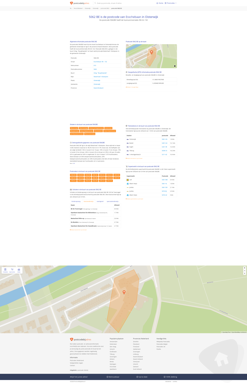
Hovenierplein (98, 131)
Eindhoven (113, 352)
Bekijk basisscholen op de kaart (79, 230)
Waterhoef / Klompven (101, 77)
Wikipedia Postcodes (163, 341)
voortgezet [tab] (100, 201)
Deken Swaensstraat (109, 131)
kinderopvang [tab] (76, 201)
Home (161, 3)
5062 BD (87, 175)
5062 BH (80, 175)
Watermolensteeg (90, 134)
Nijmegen (113, 364)
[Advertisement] (123, 30)
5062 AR (88, 178)
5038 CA (164, 151)
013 (95, 65)
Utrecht (112, 349)
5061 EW (164, 187)
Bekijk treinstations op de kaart (134, 158)
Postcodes (171, 3)
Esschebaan (133, 17)
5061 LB (117, 178)
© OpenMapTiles (225, 332)
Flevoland (136, 344)
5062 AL (73, 180)
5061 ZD (117, 175)
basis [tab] (88, 201)
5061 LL (81, 180)
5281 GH (164, 143)
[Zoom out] (244, 270)
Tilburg (112, 354)
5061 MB (164, 180)
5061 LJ (102, 178)
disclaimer (168, 381)
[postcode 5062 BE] (81, 3)
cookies (175, 381)
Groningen (113, 357)
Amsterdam (113, 341)
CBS (74, 163)
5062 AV (88, 180)
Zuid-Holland (137, 369)
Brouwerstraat (75, 131)
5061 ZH (73, 178)
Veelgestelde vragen (76, 363)
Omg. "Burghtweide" (100, 73)
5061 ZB (95, 178)
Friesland (136, 347)
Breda (112, 362)
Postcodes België (162, 344)
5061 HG (164, 139)
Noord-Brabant (98, 88)
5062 (95, 69)
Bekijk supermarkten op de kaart (135, 199)
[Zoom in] (244, 267)
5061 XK (109, 180)
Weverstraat (74, 128)
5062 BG (73, 175)
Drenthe (135, 341)
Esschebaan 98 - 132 (100, 62)
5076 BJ (164, 191)
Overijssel (136, 362)
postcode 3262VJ (83, 370)
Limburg (136, 354)
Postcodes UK (161, 347)
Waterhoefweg (83, 128)
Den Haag (113, 347)
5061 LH (102, 180)
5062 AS (109, 175)
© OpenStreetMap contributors (239, 332)
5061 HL (164, 183)
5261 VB (164, 147)
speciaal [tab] (112, 201)
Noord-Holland (138, 359)
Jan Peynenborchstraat (77, 134)
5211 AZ (164, 154)
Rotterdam (113, 344)
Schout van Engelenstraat (96, 128)
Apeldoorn (113, 369)
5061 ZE (80, 178)
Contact (72, 365)
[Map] (151, 56)
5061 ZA (95, 175)
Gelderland (136, 349)
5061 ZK (109, 178)
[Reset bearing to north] (244, 273)
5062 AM (95, 180)
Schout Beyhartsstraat (87, 131)
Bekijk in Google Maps (132, 87)
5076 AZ (164, 195)
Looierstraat (108, 128)
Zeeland (135, 367)
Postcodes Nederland (77, 360)
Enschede (113, 367)
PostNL (159, 349)
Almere (112, 359)
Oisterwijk (97, 80)
